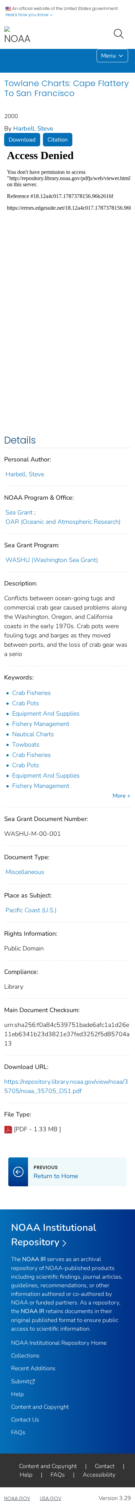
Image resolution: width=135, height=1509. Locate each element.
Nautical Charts (33, 734)
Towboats (25, 744)
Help (17, 1394)
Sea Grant (19, 512)
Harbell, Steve (33, 128)
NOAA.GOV (17, 1498)
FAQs (18, 1432)
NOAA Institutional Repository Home (59, 1343)
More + (121, 796)
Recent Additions (33, 1368)
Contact (105, 1466)
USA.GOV (50, 1498)
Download (22, 140)
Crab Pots (25, 703)
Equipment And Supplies (46, 713)
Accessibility (99, 1475)
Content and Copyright (40, 1407)
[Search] (120, 33)
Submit (20, 1381)
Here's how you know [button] (28, 15)
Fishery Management (40, 724)
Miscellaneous (25, 872)
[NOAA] (17, 35)
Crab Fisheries (31, 693)
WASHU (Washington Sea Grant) (52, 560)
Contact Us (25, 1420)
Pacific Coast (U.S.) (31, 910)
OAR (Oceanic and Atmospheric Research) (63, 522)
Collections (25, 1356)
